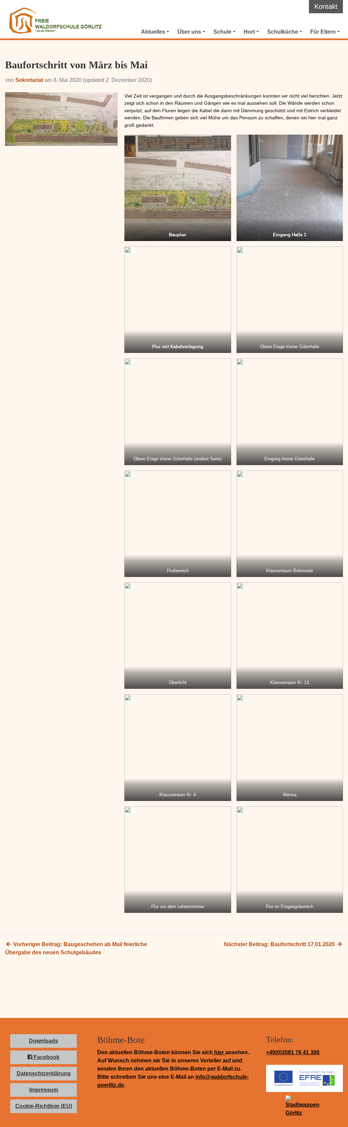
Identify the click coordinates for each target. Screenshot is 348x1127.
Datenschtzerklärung (44, 1073)
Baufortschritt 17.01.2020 (280, 944)
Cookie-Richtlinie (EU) (43, 1106)
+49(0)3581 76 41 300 (292, 1052)
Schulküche (282, 32)
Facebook (45, 1057)
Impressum (43, 1090)
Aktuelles (153, 32)
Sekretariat (29, 80)
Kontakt (325, 6)
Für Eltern (323, 32)
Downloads (43, 1041)
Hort (249, 32)
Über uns (189, 32)
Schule (222, 32)
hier (219, 1052)
